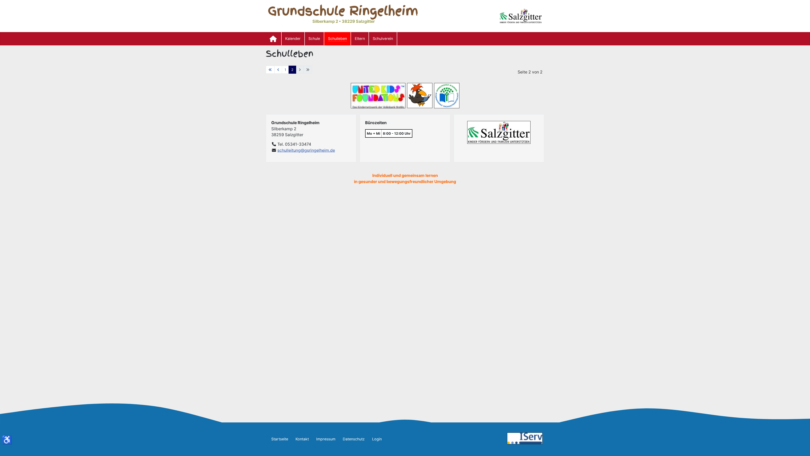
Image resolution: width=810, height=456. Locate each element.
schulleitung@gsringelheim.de (306, 150)
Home (274, 38)
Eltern (360, 38)
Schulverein (383, 38)
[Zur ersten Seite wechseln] (270, 70)
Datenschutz (354, 439)
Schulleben (337, 38)
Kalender (293, 38)
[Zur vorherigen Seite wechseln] (278, 70)
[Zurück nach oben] (803, 448)
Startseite (279, 439)
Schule (314, 38)
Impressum (325, 439)
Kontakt (302, 439)
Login (377, 439)
